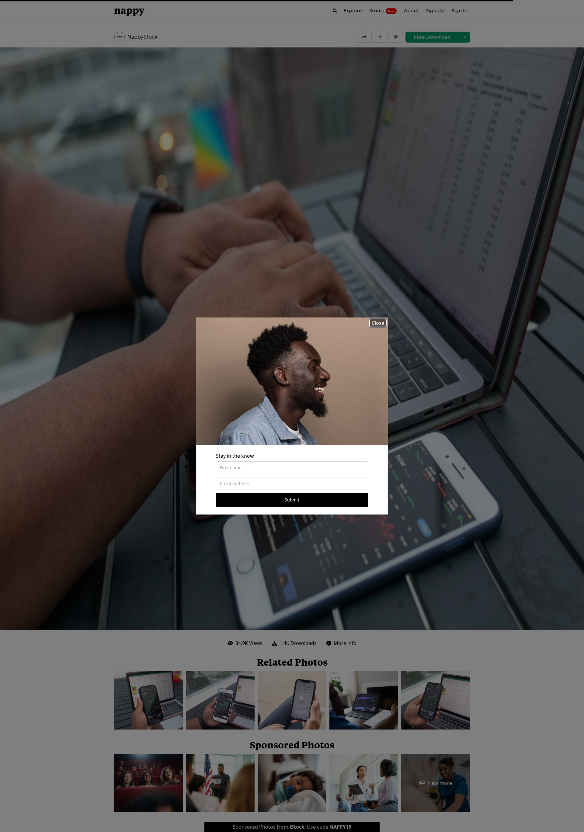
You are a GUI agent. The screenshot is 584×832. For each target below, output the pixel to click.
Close (378, 323)
